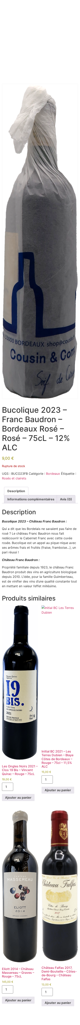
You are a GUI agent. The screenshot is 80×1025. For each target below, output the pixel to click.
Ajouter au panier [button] (18, 797)
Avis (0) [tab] (66, 499)
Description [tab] (16, 491)
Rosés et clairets (14, 478)
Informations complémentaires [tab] (30, 499)
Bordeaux (53, 474)
